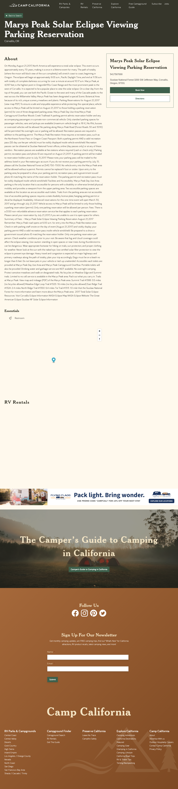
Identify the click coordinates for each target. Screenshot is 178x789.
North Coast (9, 763)
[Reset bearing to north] (99, 339)
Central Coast (10, 735)
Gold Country (10, 745)
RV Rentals (51, 738)
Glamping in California (126, 749)
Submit (52, 679)
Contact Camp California (160, 745)
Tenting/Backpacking (126, 763)
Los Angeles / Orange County (17, 756)
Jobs (166, 3)
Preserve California (94, 731)
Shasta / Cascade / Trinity (15, 773)
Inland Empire (10, 752)
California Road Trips (126, 756)
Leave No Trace (89, 735)
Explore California (127, 731)
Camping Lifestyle (124, 752)
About (152, 735)
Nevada (7, 759)
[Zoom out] (99, 335)
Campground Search (56, 735)
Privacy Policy (155, 749)
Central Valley (10, 738)
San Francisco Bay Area (14, 769)
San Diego (8, 766)
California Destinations (126, 738)
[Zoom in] (99, 331)
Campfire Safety (89, 738)
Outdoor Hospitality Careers (161, 742)
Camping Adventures (126, 735)
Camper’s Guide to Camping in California (89, 569)
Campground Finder (59, 731)
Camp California (159, 731)
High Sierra (9, 749)
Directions (139, 98)
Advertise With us (157, 738)
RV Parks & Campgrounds (20, 731)
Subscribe (157, 3)
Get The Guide (53, 742)
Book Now (139, 90)
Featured (120, 742)
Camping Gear (123, 745)
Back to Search (15, 15)
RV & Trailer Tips (124, 759)
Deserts (7, 742)
